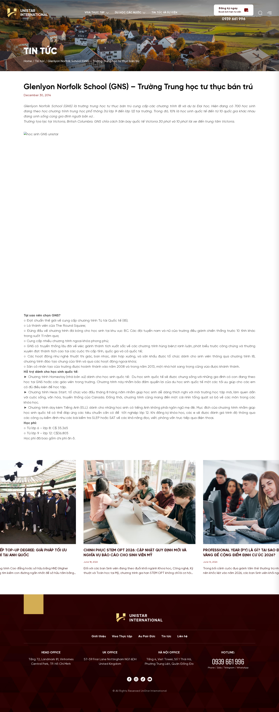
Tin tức (40, 61)
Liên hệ (182, 636)
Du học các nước (128, 12)
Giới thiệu (98, 636)
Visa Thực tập (122, 636)
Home (28, 61)
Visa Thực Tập (95, 12)
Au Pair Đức (146, 636)
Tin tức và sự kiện (164, 12)
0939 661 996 (233, 19)
